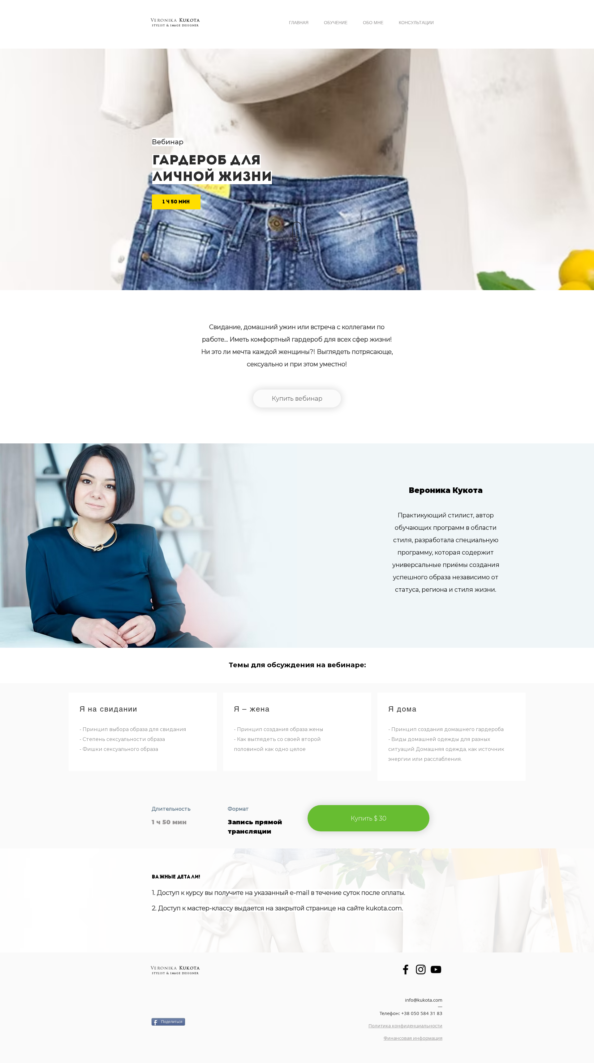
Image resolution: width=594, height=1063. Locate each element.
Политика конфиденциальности (405, 1025)
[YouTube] (435, 969)
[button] (368, 818)
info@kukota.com (423, 1000)
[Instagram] (420, 969)
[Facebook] (405, 969)
